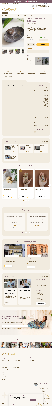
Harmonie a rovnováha (46, 96)
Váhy (44, 113)
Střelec (46, 112)
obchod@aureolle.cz (23, 3)
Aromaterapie (4, 367)
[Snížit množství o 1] (28, 44)
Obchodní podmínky (16, 360)
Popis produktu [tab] (14, 81)
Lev (46, 110)
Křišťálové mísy (5, 369)
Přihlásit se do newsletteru (26, 326)
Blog (30, 365)
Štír (44, 112)
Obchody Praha (9, 3)
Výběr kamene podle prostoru (42, 285)
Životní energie (46, 104)
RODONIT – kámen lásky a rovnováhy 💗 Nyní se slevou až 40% (25, 1)
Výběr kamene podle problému (42, 286)
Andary (3, 370)
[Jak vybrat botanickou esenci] (24, 283)
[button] (23, 201)
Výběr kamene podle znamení (42, 284)
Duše (46, 97)
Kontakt (31, 362)
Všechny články (45, 141)
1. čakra (47, 106)
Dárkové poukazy (5, 376)
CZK (46, 3)
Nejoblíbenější (4, 377)
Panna (44, 111)
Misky (38, 131)
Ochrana (45, 105)
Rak (47, 114)
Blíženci (44, 109)
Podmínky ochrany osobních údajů (19, 362)
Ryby (46, 111)
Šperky (3, 365)
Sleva (3, 374)
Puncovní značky (32, 360)
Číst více (15, 225)
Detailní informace (30, 32)
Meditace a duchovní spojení (46, 99)
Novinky (3, 379)
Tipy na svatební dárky (41, 299)
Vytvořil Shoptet (45, 403)
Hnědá (46, 87)
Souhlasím (33, 400)
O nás (31, 363)
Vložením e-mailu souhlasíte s (13, 328)
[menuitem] (5, 13)
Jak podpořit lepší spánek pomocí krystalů (41, 293)
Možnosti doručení (42, 41)
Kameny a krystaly (5, 360)
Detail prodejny (8, 265)
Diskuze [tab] (37, 81)
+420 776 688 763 (16, 3)
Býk (46, 109)
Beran (46, 108)
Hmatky (3, 362)
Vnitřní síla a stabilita (45, 102)
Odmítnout (39, 400)
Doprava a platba (16, 363)
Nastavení (12, 404)
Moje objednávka (16, 367)
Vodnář (46, 113)
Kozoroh (44, 110)
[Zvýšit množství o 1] (33, 44)
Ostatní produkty (5, 372)
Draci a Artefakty (5, 363)
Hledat (29, 8)
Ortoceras (46, 90)
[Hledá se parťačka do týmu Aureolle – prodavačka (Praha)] (10, 283)
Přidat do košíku (43, 44)
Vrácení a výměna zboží (17, 365)
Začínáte (38, 282)
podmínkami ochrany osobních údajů (18, 328)
